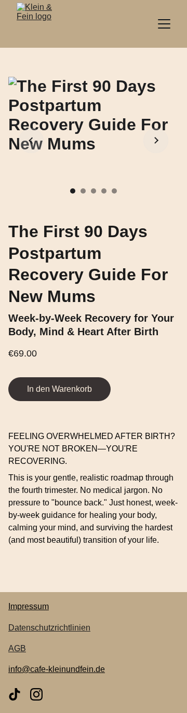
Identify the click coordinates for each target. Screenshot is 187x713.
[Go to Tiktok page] (14, 694)
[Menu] (164, 24)
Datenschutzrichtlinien (49, 627)
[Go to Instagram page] (36, 694)
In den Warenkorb (59, 389)
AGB (17, 648)
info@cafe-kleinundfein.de (56, 669)
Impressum (28, 606)
